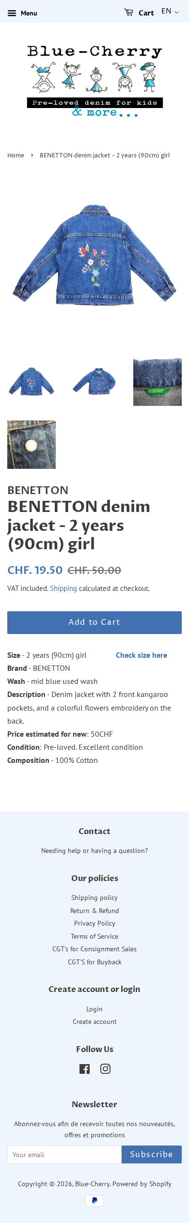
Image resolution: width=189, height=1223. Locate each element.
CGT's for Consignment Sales (94, 948)
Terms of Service (94, 936)
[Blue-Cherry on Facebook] (84, 1071)
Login (94, 1009)
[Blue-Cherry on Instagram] (105, 1071)
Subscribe (151, 1154)
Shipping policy (94, 897)
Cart (145, 13)
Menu (28, 13)
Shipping (63, 588)
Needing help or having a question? (94, 850)
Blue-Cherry (92, 1183)
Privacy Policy (94, 923)
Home (15, 156)
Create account (95, 1021)
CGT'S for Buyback (95, 962)
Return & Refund (94, 910)
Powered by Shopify (142, 1183)
